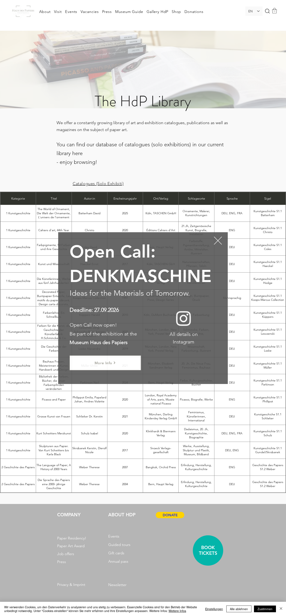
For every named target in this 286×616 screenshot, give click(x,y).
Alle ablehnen (239, 609)
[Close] (280, 609)
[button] (211, 246)
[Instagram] (180, 317)
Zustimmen (265, 609)
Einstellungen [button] (214, 609)
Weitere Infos (177, 611)
